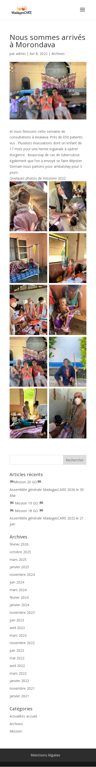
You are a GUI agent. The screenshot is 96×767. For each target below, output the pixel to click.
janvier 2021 (19, 696)
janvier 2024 (19, 604)
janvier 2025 (19, 567)
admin (21, 53)
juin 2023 (17, 620)
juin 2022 (17, 650)
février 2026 (19, 544)
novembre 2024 (22, 574)
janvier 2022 (19, 680)
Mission (16, 731)
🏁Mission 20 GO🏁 (25, 482)
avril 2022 (17, 665)
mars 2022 (18, 673)
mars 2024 (18, 589)
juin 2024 (17, 582)
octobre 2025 (20, 552)
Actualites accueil (23, 716)
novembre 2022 (22, 642)
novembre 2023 (22, 612)
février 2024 (19, 597)
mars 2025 (18, 559)
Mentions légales (45, 755)
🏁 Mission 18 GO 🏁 (26, 510)
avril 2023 (17, 627)
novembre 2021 (22, 688)
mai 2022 (17, 658)
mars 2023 (18, 635)
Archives (58, 53)
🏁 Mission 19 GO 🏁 (26, 503)
